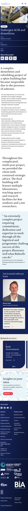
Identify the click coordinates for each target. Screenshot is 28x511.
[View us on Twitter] (6, 58)
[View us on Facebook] (10, 58)
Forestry (16, 420)
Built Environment (5, 417)
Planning (3, 436)
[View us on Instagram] (11, 408)
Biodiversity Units (18, 414)
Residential (3, 442)
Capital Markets (5, 420)
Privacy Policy (18, 502)
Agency (3, 414)
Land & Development (6, 426)
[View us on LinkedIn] (2, 58)
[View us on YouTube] (8, 408)
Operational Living (5, 429)
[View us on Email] (15, 58)
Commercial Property (19, 417)
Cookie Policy (4, 500)
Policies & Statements (6, 498)
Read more (7, 326)
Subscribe (7, 393)
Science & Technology (6, 439)
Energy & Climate (5, 423)
